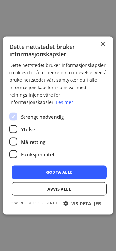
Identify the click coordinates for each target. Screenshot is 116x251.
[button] (82, 203)
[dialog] (58, 125)
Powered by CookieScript (33, 202)
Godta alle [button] (59, 172)
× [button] (102, 44)
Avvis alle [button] (59, 188)
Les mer (64, 102)
